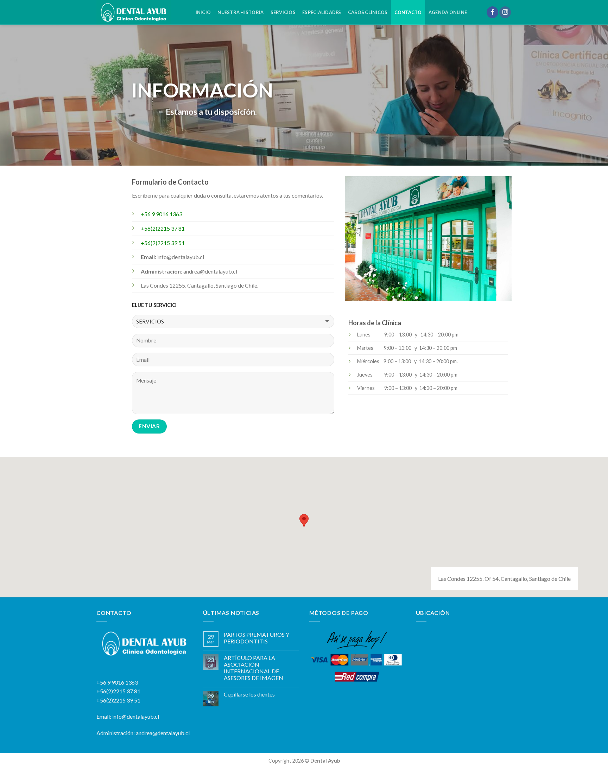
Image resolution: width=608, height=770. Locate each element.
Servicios (283, 12)
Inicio (203, 12)
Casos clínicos (368, 12)
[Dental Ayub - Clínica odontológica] (139, 12)
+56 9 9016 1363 (117, 682)
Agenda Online (448, 12)
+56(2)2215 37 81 (118, 691)
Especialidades (321, 12)
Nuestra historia (240, 12)
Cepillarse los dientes (249, 694)
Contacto (408, 12)
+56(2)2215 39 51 (118, 700)
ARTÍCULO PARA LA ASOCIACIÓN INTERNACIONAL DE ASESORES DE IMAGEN (253, 667)
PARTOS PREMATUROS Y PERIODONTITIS (256, 637)
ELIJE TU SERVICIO (154, 305)
